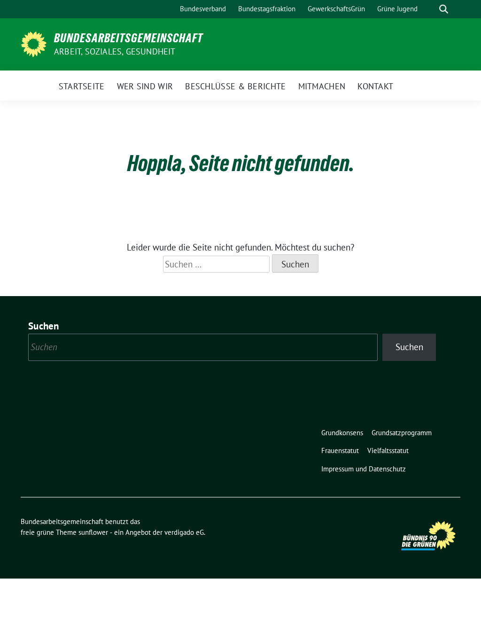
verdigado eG (184, 532)
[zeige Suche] (443, 9)
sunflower (93, 532)
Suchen (43, 326)
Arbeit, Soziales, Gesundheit (115, 51)
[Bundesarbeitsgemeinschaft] (34, 43)
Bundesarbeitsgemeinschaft (128, 38)
